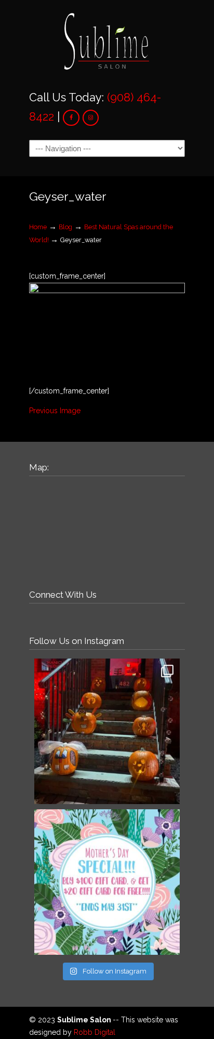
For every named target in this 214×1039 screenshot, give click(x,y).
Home (38, 227)
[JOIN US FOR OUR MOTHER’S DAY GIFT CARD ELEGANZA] (107, 882)
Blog (65, 227)
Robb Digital (94, 1032)
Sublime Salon (107, 42)
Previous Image (55, 410)
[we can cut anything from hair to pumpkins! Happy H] (107, 731)
